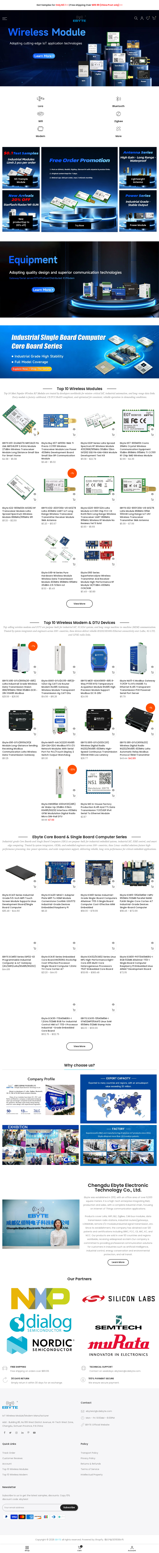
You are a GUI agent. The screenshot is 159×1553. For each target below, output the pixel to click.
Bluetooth (118, 106)
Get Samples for (52, 5)
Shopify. (99, 1539)
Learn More (118, 1262)
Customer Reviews (12, 1458)
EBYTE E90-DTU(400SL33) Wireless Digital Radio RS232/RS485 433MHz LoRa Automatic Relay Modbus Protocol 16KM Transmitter (135, 748)
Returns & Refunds (91, 1463)
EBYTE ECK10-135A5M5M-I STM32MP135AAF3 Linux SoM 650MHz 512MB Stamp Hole (96, 1021)
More (119, 136)
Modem (40, 136)
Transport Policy (89, 1452)
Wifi (40, 121)
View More (79, 603)
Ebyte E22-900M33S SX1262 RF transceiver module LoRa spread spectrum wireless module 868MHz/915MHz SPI (19, 512)
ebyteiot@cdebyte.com (99, 1411)
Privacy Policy (88, 1458)
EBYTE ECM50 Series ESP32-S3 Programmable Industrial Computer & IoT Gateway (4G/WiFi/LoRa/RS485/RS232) (19, 961)
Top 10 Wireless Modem (15, 1474)
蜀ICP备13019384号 (114, 1539)
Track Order (8, 1452)
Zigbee (118, 121)
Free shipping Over (96, 5)
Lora (40, 106)
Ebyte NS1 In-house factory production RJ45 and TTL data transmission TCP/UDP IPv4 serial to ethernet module (98, 808)
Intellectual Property (92, 1474)
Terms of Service (90, 1469)
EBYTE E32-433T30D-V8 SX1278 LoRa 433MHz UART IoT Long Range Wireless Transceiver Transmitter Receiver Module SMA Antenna (58, 514)
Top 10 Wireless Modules (15, 1469)
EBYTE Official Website (97, 1424)
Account (7, 1463)
